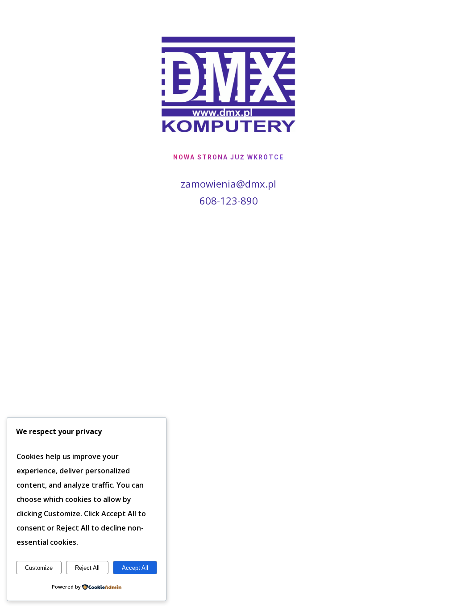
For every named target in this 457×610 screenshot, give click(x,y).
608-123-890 (228, 200)
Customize (39, 567)
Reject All (87, 567)
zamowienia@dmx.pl (228, 183)
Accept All (135, 567)
